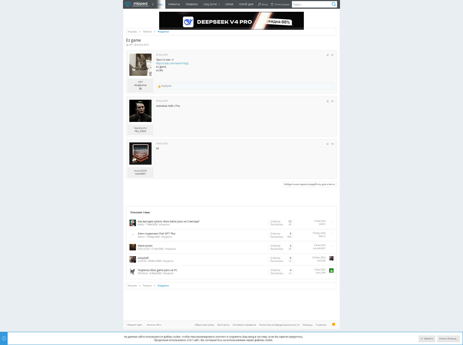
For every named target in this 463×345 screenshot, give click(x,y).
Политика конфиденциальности (279, 324)
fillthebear (143, 273)
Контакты (223, 324)
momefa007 (319, 248)
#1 (332, 55)
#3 (332, 143)
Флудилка (164, 224)
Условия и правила (244, 324)
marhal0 (142, 261)
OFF (131, 44)
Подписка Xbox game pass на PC (157, 270)
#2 (332, 101)
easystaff (143, 258)
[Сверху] (329, 324)
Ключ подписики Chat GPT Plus (156, 233)
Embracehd (144, 248)
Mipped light (134, 324)
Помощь (308, 324)
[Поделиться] (327, 55)
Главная (321, 324)
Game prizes (145, 245)
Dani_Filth (321, 272)
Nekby (141, 224)
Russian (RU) (154, 324)
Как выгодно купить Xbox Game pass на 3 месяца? (168, 221)
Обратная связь (204, 324)
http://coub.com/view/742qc (172, 63)
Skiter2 (141, 236)
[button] (211, 4)
